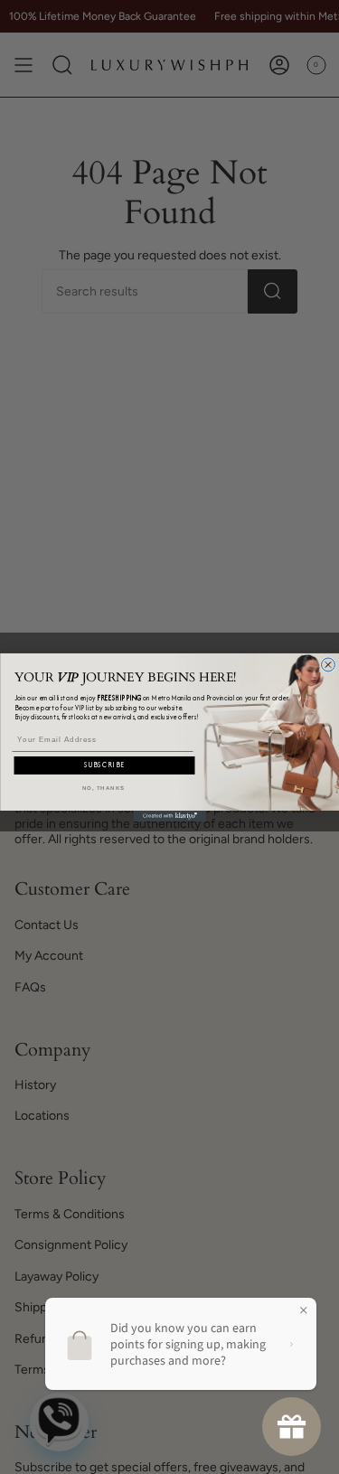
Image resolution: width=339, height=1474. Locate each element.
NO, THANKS (103, 787)
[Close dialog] (327, 664)
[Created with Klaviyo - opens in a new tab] (170, 815)
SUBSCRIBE (104, 765)
